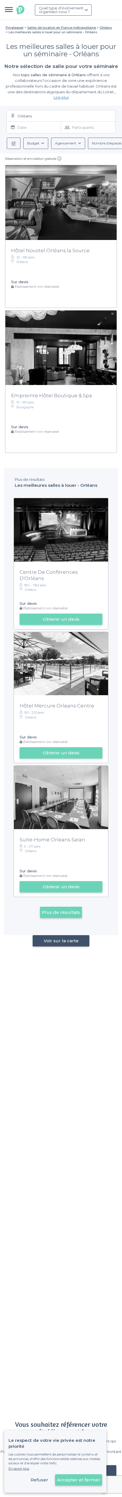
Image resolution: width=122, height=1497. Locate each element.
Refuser (39, 1479)
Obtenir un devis (61, 619)
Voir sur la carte (61, 940)
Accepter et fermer (78, 1479)
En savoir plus (19, 1469)
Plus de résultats (61, 912)
